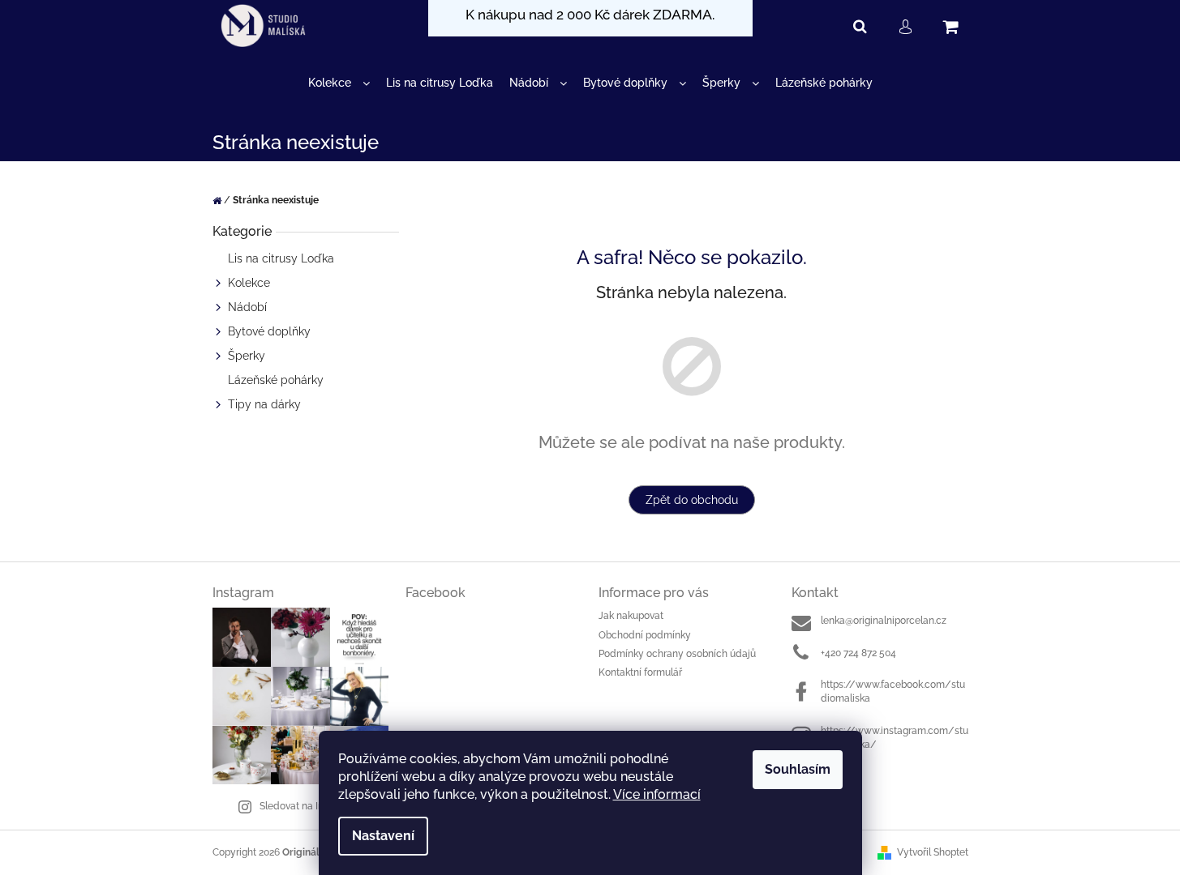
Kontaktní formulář (640, 672)
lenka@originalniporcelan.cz (883, 620)
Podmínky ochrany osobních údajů (677, 653)
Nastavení (383, 835)
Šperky (246, 355)
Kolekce (249, 282)
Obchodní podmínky (645, 635)
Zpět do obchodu (692, 499)
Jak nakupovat (631, 615)
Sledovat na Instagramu (313, 806)
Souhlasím (797, 769)
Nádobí (247, 307)
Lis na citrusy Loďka (281, 258)
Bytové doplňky (269, 331)
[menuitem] (339, 83)
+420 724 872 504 (858, 653)
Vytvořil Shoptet (932, 852)
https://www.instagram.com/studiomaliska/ (894, 737)
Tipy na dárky (264, 404)
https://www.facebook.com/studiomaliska (893, 691)
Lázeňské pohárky (276, 379)
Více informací (657, 794)
